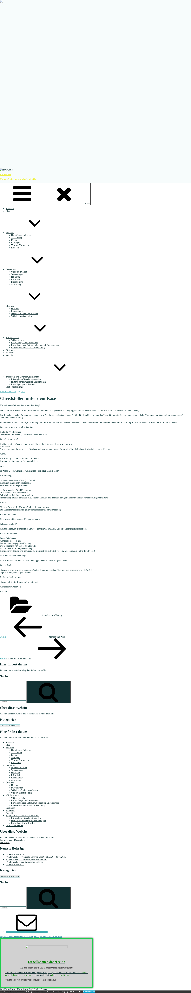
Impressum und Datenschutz (12, 840)
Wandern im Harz (19, 272)
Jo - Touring (56, 615)
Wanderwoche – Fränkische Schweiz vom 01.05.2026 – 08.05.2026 (36, 857)
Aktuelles (10, 232)
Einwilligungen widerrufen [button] (23, 384)
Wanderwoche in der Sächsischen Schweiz (24, 862)
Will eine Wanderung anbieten (24, 313)
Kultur (14, 240)
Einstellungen (89, 991)
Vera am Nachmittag (20, 245)
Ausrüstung (16, 284)
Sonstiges (15, 242)
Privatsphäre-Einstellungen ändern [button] (26, 379)
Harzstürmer (5, 174)
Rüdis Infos (16, 248)
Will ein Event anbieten (21, 316)
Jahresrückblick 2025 (15, 864)
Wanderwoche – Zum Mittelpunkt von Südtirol (26, 859)
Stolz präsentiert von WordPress (48, 936)
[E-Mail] (27, 932)
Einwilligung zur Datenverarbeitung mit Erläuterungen (35, 345)
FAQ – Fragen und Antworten (24, 342)
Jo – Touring (16, 237)
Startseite (10, 208)
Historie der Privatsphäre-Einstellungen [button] (28, 382)
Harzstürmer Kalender (21, 235)
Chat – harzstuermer (14, 387)
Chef (23, 391)
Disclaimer (5, 842)
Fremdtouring (17, 282)
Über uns (10, 306)
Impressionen (17, 311)
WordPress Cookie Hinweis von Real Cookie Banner (23, 989)
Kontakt (9, 355)
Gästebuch (10, 350)
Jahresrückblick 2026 (15, 854)
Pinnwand (10, 352)
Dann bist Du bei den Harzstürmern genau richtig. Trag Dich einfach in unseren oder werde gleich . (46, 973)
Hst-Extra (15, 277)
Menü (87, 204)
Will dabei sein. (12, 337)
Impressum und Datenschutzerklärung (28, 347)
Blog (8, 211)
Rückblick (15, 279)
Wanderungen (17, 274)
